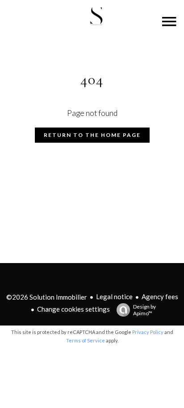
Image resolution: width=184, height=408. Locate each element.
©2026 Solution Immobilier (46, 297)
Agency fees (160, 297)
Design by (144, 310)
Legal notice (114, 297)
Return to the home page (92, 135)
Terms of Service (85, 340)
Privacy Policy (147, 332)
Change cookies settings (73, 309)
